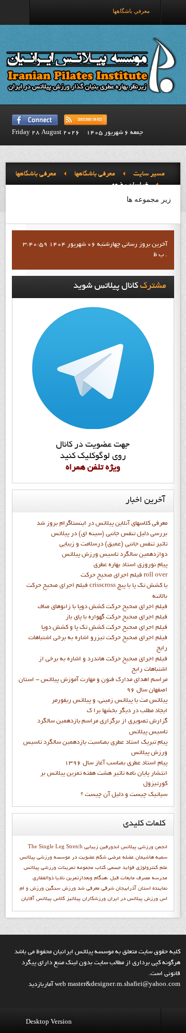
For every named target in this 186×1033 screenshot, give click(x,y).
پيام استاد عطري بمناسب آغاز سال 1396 (116, 763)
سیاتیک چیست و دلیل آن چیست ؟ (124, 795)
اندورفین (109, 847)
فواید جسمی (120, 868)
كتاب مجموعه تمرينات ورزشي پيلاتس (65, 868)
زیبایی (91, 847)
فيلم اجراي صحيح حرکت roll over (124, 575)
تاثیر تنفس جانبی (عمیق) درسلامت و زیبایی (113, 544)
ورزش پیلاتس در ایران (132, 899)
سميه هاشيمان (151, 857)
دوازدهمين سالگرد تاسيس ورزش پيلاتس (114, 555)
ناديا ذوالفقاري (49, 878)
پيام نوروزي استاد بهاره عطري (130, 565)
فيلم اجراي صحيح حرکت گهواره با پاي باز (116, 617)
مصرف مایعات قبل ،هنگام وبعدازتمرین (108, 878)
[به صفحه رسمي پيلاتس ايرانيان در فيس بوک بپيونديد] (35, 119)
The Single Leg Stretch (55, 847)
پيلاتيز (74, 899)
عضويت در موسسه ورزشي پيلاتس (57, 857)
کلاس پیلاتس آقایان (43, 899)
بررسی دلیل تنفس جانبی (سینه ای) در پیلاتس (109, 534)
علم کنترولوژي (151, 868)
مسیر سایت (149, 174)
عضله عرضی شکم (115, 857)
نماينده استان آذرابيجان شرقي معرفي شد (122, 889)
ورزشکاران (94, 899)
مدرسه (159, 878)
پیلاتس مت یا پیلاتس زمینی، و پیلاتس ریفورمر (109, 701)
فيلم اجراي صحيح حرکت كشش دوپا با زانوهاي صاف (102, 607)
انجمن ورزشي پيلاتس (144, 847)
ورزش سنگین (60, 889)
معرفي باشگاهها (94, 174)
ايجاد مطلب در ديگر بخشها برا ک (127, 711)
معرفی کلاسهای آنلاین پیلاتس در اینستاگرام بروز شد (102, 524)
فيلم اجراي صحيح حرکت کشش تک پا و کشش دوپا (104, 628)
